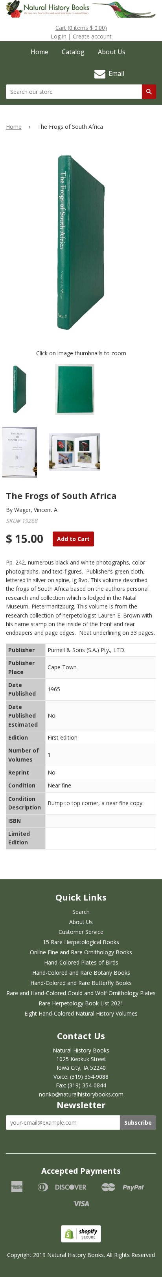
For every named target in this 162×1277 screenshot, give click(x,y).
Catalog (73, 51)
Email (114, 73)
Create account (92, 36)
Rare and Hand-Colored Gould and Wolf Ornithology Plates (81, 993)
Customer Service (81, 931)
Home (39, 51)
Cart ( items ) (81, 27)
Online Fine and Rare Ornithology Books (81, 952)
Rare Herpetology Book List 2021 (81, 1003)
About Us (111, 51)
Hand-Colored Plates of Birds (81, 962)
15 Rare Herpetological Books (81, 942)
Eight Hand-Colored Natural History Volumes (81, 1013)
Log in (58, 36)
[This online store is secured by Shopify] (81, 1240)
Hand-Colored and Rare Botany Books (81, 972)
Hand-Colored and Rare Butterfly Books (81, 983)
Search (81, 911)
